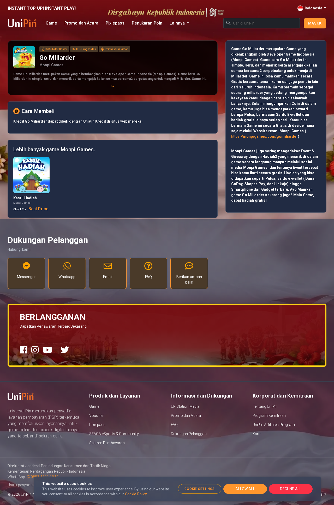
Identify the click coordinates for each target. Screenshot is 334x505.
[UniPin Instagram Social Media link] (35, 350)
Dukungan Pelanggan (189, 434)
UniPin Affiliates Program (274, 425)
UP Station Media (185, 406)
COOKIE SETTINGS (199, 489)
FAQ (174, 425)
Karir (257, 434)
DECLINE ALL (290, 489)
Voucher (96, 415)
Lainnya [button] (178, 23)
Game (51, 23)
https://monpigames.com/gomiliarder (264, 136)
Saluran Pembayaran (107, 443)
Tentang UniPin (265, 406)
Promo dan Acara (81, 23)
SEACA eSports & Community (114, 434)
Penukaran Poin (147, 23)
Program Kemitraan (269, 415)
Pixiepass (115, 23)
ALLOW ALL (245, 489)
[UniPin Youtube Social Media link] (47, 350)
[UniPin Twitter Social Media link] (65, 350)
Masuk (315, 23)
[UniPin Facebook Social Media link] (23, 350)
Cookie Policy (136, 494)
